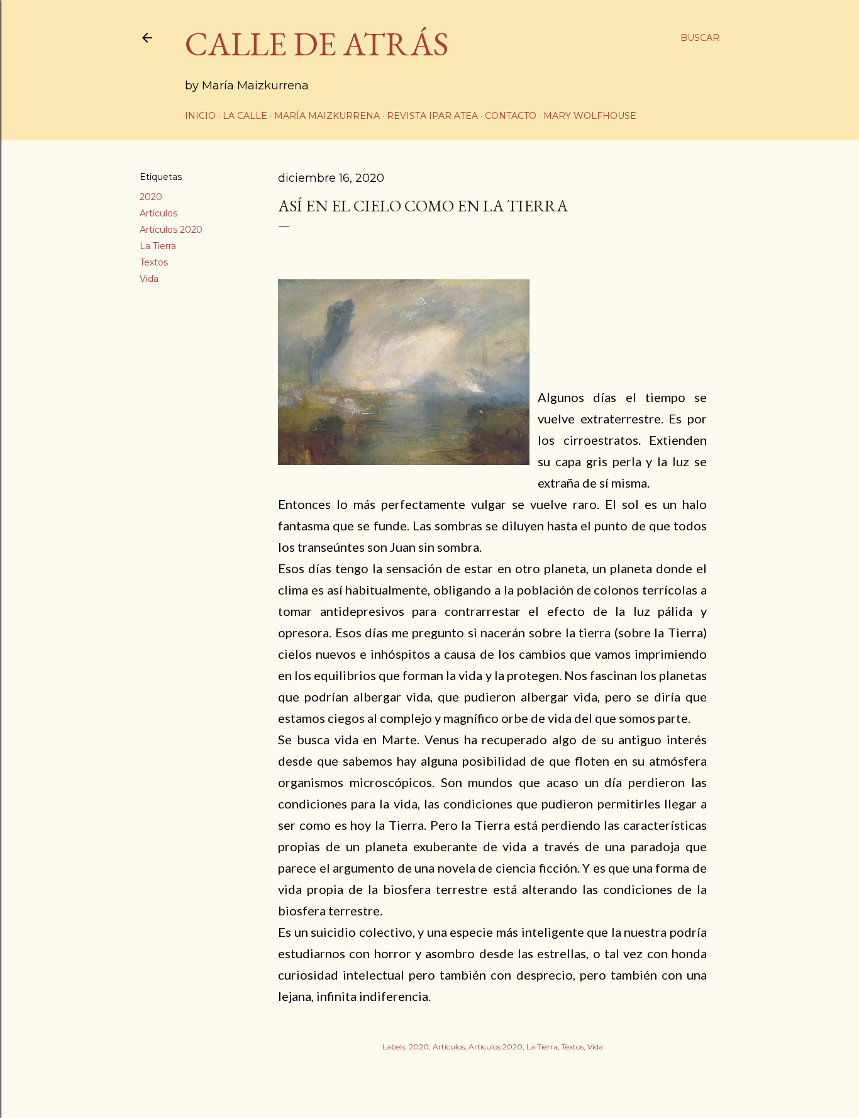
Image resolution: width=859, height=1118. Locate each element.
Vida (149, 278)
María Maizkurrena (327, 115)
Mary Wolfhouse (589, 115)
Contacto (510, 115)
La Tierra (158, 246)
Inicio (200, 115)
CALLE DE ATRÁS (316, 44)
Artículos (158, 213)
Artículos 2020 (171, 229)
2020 (151, 197)
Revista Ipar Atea (432, 115)
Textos (154, 262)
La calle (245, 115)
